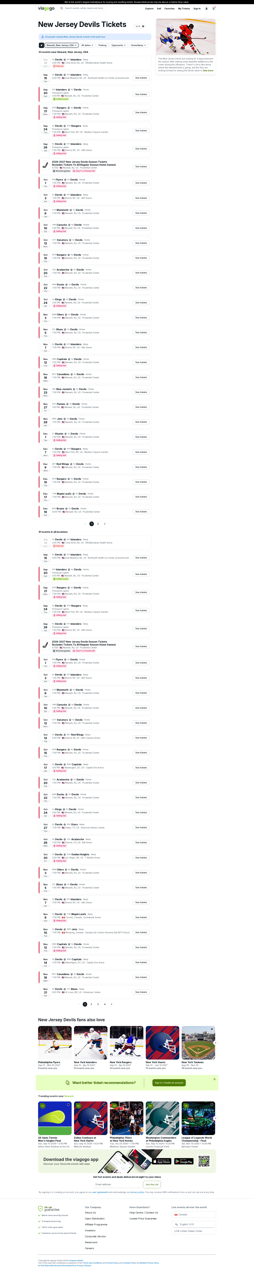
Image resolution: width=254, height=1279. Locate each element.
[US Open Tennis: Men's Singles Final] (55, 1124)
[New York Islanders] (91, 1048)
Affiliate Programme (96, 1224)
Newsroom (91, 1242)
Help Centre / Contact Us (143, 1212)
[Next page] (104, 523)
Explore (149, 8)
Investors (90, 1230)
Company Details (75, 1260)
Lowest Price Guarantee (143, 1218)
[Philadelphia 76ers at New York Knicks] (127, 1124)
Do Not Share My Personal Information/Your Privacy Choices (64, 1265)
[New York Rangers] (127, 1048)
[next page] (215, 1042)
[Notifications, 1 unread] (213, 8)
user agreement (100, 1192)
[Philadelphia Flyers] (55, 1048)
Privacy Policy (112, 1263)
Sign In (197, 8)
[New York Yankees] (198, 1048)
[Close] (214, 1079)
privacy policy (137, 1192)
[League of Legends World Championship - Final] (198, 1124)
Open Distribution (95, 1218)
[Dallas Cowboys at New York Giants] (91, 1124)
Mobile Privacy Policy (149, 1263)
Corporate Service (95, 1236)
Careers (89, 1248)
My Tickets (184, 8)
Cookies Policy (129, 1263)
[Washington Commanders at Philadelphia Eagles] (162, 1124)
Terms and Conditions (92, 1263)
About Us (90, 1212)
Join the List (151, 1184)
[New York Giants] (162, 1048)
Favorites (170, 8)
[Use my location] (41, 45)
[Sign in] (206, 8)
